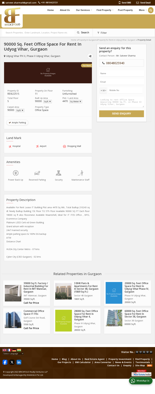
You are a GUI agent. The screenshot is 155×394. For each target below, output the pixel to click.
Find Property (104, 10)
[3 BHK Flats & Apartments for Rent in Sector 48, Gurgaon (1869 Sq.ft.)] (63, 291)
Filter (103, 32)
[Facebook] (5, 361)
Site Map (140, 365)
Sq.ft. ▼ (47, 101)
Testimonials (142, 362)
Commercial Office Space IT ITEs (34, 312)
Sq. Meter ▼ (75, 101)
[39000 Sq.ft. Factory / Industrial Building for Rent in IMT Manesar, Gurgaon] (13, 293)
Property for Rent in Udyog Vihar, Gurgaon (116, 40)
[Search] (150, 10)
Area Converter (103, 362)
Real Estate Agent (95, 359)
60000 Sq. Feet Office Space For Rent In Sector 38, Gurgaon (136, 313)
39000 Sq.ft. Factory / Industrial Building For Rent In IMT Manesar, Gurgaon (36, 287)
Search (84, 32)
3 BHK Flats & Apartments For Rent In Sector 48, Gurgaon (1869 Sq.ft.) (86, 287)
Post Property (125, 10)
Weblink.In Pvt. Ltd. (35, 375)
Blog (64, 359)
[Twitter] (12, 361)
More (142, 10)
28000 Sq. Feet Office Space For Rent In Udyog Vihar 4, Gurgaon (86, 315)
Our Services (83, 10)
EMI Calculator (83, 362)
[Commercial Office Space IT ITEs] (13, 320)
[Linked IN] (18, 361)
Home (50, 10)
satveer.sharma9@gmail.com (20, 2)
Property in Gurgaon (87, 40)
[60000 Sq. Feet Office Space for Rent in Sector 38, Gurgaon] (114, 318)
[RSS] (149, 365)
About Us (65, 10)
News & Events (123, 362)
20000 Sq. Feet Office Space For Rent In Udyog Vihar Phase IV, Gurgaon (137, 287)
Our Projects (64, 362)
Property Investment (120, 359)
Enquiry (127, 365)
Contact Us (113, 365)
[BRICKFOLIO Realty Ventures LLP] (12, 16)
